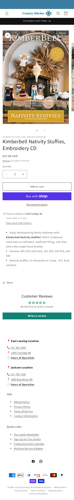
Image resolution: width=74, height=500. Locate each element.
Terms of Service (23, 411)
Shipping (6, 161)
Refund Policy (22, 402)
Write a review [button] (37, 316)
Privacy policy (21, 490)
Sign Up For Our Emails (27, 439)
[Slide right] (44, 130)
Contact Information (26, 416)
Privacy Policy (22, 406)
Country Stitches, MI (23, 487)
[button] (7, 13)
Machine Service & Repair (28, 448)
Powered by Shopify (42, 487)
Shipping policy (55, 490)
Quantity (7, 166)
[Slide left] (29, 130)
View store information (18, 223)
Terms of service (38, 490)
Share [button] (10, 282)
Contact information (38, 493)
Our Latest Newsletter (26, 434)
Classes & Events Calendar (29, 443)
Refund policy (60, 487)
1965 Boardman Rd (22, 379)
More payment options (37, 204)
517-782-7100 (18, 374)
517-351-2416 (18, 347)
